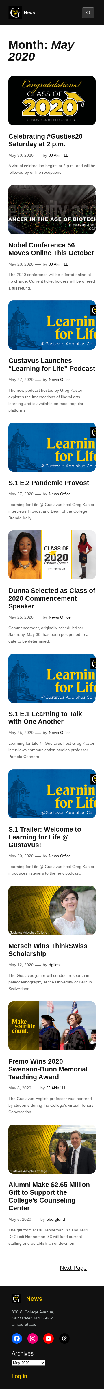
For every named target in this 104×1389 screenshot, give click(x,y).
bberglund (56, 1219)
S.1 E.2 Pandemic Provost (48, 483)
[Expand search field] (88, 13)
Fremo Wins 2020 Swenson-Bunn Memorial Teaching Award (48, 1069)
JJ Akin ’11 (58, 155)
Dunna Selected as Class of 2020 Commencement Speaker (51, 598)
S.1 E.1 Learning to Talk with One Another (45, 717)
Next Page (78, 1268)
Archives (23, 1353)
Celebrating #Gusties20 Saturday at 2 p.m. (45, 140)
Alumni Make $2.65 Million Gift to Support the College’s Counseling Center (49, 1196)
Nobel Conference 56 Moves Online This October (51, 249)
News (29, 12)
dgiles (54, 964)
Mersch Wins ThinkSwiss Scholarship (48, 949)
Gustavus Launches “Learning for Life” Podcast (51, 364)
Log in (19, 1376)
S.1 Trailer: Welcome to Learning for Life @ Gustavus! (44, 837)
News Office (60, 379)
